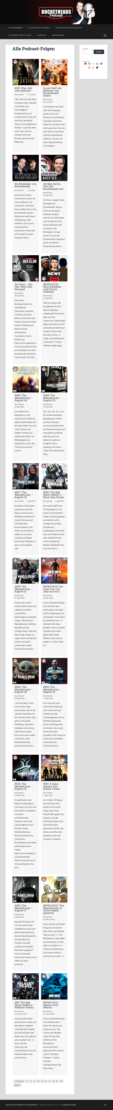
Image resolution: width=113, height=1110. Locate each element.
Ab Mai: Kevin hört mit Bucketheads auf (53, 186)
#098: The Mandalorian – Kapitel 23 (52, 398)
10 (61, 1081)
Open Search (105, 35)
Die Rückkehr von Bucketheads (25, 185)
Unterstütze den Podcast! (69, 28)
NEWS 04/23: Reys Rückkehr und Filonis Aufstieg (52, 288)
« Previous (19, 1081)
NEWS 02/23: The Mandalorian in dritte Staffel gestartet (53, 909)
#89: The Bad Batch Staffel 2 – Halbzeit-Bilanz (25, 1005)
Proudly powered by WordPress (21, 1105)
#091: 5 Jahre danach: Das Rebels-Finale (51, 786)
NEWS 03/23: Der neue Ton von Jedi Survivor (53, 589)
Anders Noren (69, 1105)
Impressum (58, 35)
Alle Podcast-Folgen (39, 28)
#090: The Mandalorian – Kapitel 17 (24, 908)
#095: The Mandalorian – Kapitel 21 (24, 589)
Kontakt (42, 35)
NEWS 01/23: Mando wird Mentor (50, 1005)
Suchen (85, 49)
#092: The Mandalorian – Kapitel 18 (24, 786)
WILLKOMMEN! (15, 28)
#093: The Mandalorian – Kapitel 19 (52, 689)
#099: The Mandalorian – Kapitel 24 (24, 398)
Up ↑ (105, 1105)
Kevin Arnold (19, 94)
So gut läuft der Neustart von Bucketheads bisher (52, 91)
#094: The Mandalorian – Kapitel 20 (24, 689)
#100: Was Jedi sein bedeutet (23, 89)
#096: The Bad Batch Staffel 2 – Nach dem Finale (53, 495)
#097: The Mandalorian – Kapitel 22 (24, 495)
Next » (17, 1085)
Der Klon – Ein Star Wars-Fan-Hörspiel (24, 287)
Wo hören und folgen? (20, 35)
